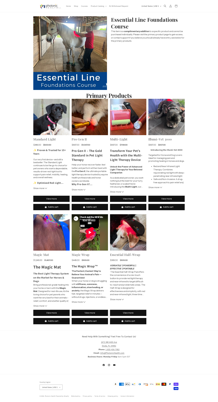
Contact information (127, 396)
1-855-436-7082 (112, 349)
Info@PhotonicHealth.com (112, 353)
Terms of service (99, 396)
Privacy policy (87, 396)
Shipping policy (113, 396)
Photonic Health (50, 396)
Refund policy (75, 396)
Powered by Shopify (62, 396)
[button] (98, 6)
